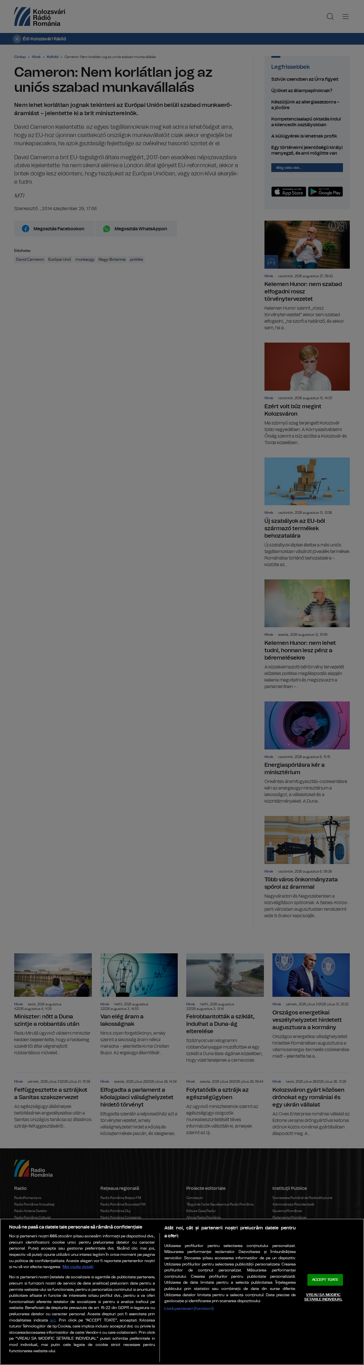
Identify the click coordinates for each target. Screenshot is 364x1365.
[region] (182, 1292)
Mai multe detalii (78, 1267)
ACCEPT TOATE (325, 1280)
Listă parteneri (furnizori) (189, 1308)
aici (53, 1320)
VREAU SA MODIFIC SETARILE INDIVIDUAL (323, 1297)
